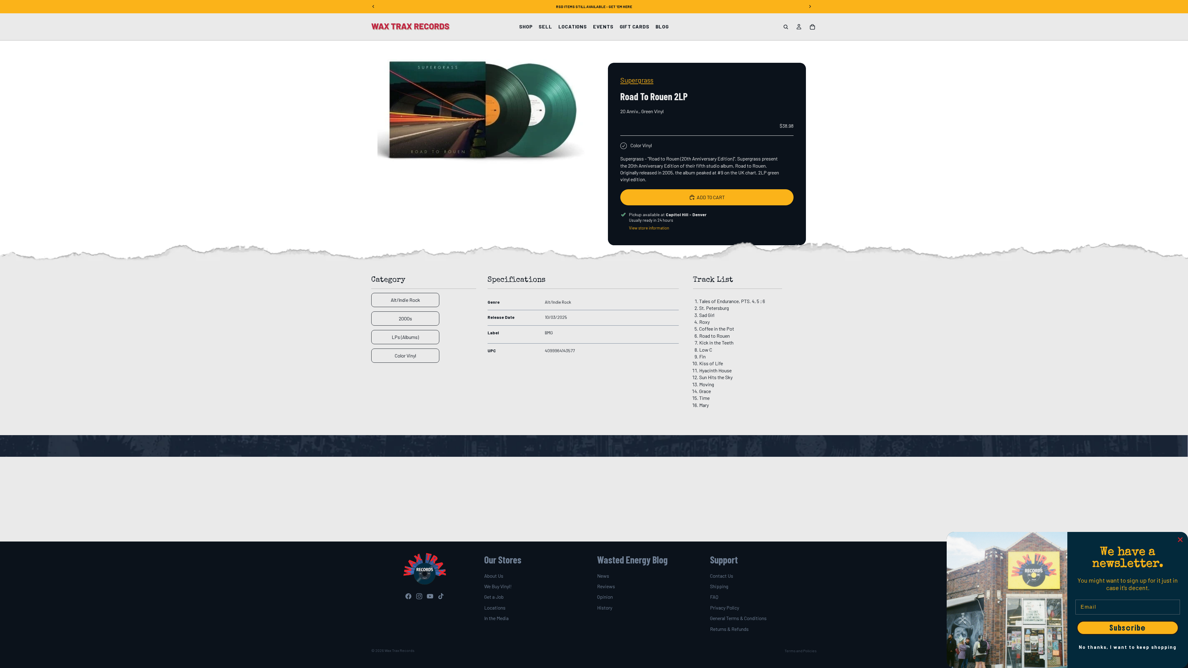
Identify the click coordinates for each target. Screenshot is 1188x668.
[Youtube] (430, 596)
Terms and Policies (801, 651)
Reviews (606, 586)
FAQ (714, 597)
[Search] (786, 27)
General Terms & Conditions (738, 618)
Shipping (719, 586)
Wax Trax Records (400, 650)
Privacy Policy (724, 607)
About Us (493, 576)
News (603, 576)
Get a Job (494, 597)
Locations (495, 607)
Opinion (605, 597)
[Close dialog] (1180, 539)
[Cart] (812, 27)
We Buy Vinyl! (498, 586)
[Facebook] (408, 596)
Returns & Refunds (729, 629)
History (604, 607)
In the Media (496, 618)
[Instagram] (419, 596)
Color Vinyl (405, 355)
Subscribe (1127, 627)
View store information (649, 227)
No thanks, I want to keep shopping (1128, 647)
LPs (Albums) (405, 337)
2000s (405, 318)
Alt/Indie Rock (405, 300)
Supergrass (636, 80)
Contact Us (721, 576)
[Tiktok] (441, 596)
